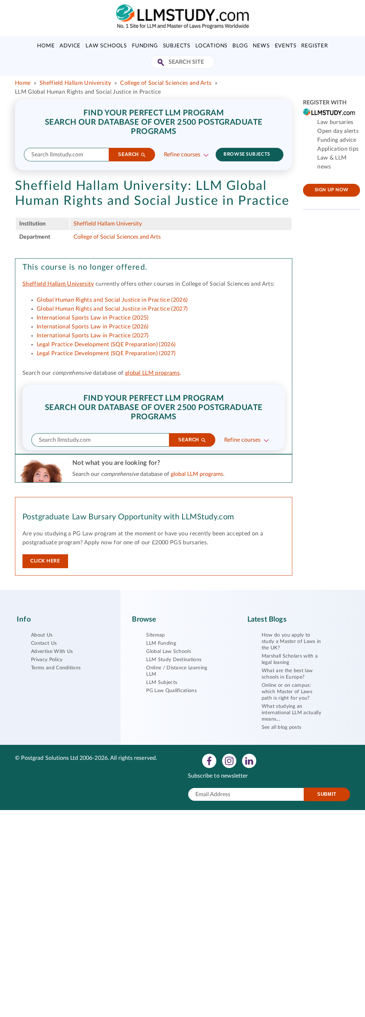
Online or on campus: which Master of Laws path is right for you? (287, 692)
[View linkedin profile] (249, 760)
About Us (42, 635)
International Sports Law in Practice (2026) (93, 327)
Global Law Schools (168, 651)
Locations (211, 45)
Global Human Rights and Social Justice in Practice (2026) (112, 300)
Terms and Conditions (56, 667)
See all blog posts (282, 727)
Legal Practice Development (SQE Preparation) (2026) (106, 344)
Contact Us (44, 643)
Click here (45, 561)
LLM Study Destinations (173, 659)
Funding (145, 45)
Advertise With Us (52, 651)
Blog (240, 45)
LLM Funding (161, 643)
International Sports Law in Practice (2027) (93, 335)
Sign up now (332, 190)
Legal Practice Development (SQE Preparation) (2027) (106, 353)
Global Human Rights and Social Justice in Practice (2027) (112, 309)
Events (286, 45)
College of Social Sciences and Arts (165, 83)
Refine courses (182, 154)
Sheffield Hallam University (75, 83)
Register (314, 45)
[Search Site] (162, 63)
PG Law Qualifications (171, 690)
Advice (70, 45)
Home (46, 45)
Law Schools (106, 45)
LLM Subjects (161, 682)
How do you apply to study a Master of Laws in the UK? (291, 641)
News (261, 45)
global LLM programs (152, 373)
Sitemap (155, 635)
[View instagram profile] (229, 760)
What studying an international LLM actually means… (291, 713)
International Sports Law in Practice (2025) (93, 318)
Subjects (176, 45)
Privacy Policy (46, 659)
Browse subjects (246, 154)
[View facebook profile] (209, 760)
